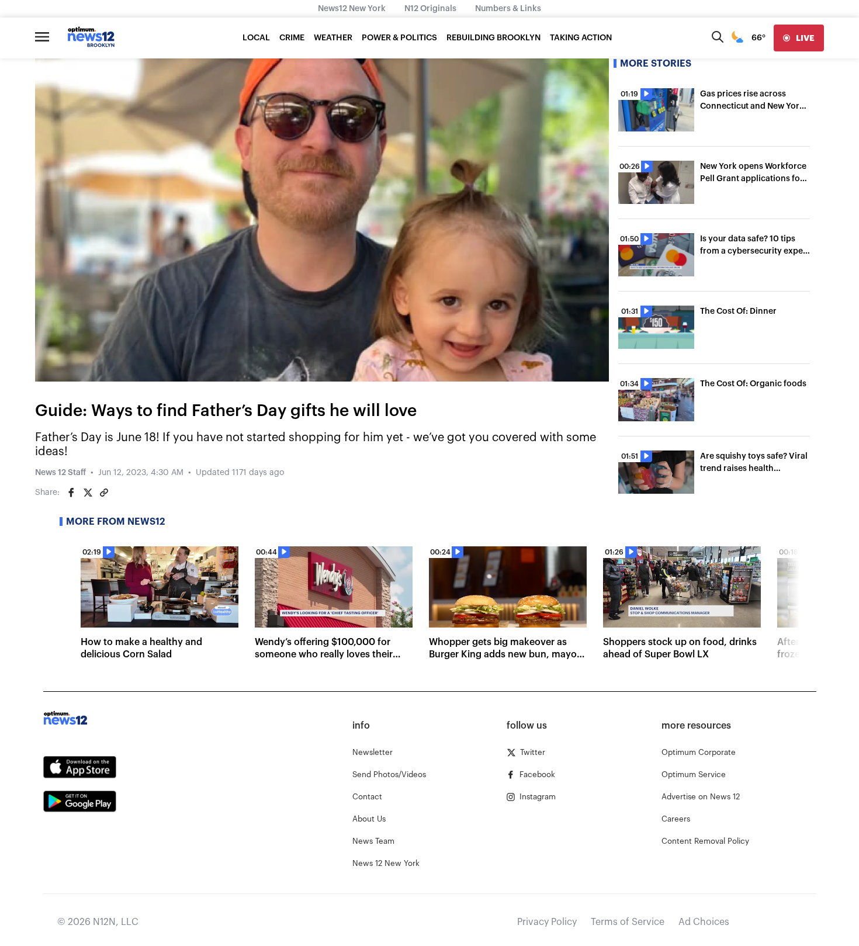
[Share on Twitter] (87, 492)
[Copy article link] (104, 492)
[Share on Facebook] (71, 492)
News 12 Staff (60, 473)
